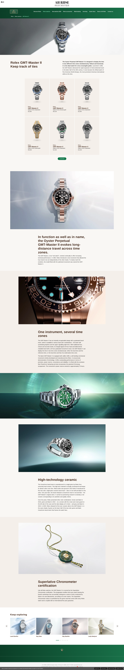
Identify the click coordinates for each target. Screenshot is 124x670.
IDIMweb (81, 666)
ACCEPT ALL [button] (97, 668)
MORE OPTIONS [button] (111, 668)
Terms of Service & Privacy (58, 666)
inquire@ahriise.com (78, 664)
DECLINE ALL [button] (103, 668)
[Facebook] (1, 2)
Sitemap (50, 666)
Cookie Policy (67, 666)
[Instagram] (3, 2)
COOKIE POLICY (119, 668)
